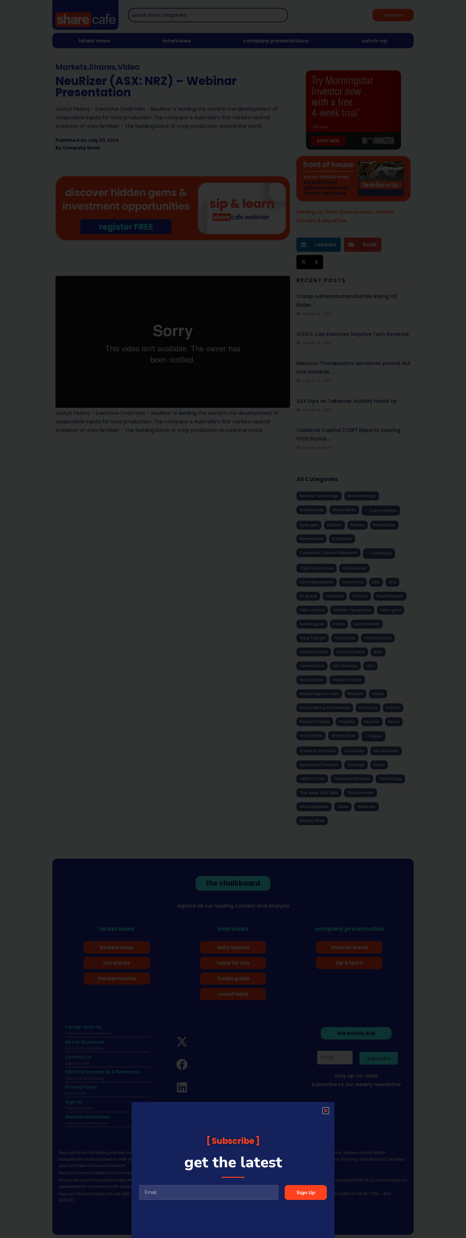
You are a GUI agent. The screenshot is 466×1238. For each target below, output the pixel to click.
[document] (233, 619)
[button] (325, 1110)
